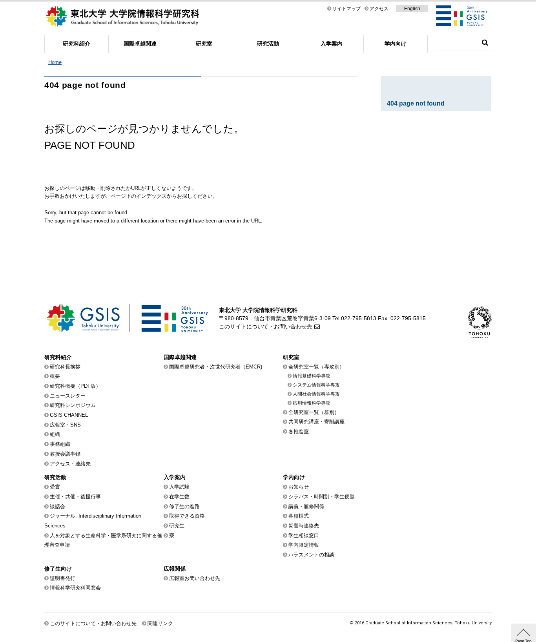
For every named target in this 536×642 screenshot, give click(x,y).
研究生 (176, 526)
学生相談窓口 (303, 535)
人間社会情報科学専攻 (316, 394)
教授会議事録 (65, 454)
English (412, 8)
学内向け (396, 43)
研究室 (204, 43)
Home (55, 62)
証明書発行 (62, 578)
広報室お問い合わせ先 (194, 578)
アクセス (379, 8)
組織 (55, 434)
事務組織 (60, 444)
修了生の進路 (184, 506)
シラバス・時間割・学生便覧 (321, 497)
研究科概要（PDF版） (75, 386)
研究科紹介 (76, 43)
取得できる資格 (187, 516)
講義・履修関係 (306, 506)
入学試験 (179, 487)
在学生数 (179, 497)
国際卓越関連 (140, 43)
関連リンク (160, 623)
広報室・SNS (65, 425)
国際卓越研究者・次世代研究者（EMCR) (215, 367)
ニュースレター (68, 396)
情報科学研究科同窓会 (75, 588)
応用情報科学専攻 (311, 403)
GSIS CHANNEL (69, 415)
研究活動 (268, 43)
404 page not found (416, 103)
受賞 (55, 487)
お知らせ (298, 487)
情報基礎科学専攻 (311, 376)
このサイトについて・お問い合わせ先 (265, 326)
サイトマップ (346, 8)
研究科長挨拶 (65, 367)
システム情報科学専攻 (316, 385)
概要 (55, 376)
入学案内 (332, 43)
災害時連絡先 (303, 526)
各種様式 (298, 516)
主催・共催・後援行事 (75, 497)
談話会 (57, 506)
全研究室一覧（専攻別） (316, 367)
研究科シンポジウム (73, 405)
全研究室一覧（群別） (313, 412)
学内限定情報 (303, 545)
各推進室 (298, 431)
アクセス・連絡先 (70, 464)
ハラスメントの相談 (311, 555)
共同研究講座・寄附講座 (316, 422)
